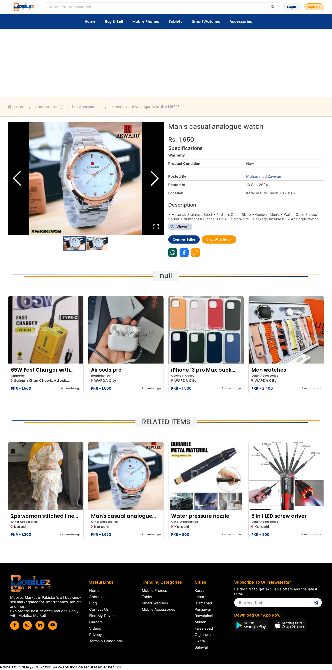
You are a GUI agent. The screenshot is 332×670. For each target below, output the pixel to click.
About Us (97, 596)
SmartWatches (206, 21)
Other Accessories (84, 106)
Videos (95, 628)
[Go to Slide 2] (97, 243)
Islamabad (203, 603)
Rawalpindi (204, 615)
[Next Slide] (155, 179)
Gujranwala (204, 634)
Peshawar (203, 609)
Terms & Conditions (106, 641)
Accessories (240, 21)
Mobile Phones (145, 21)
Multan (200, 622)
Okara (200, 641)
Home (90, 21)
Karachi (201, 590)
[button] (86, 178)
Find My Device (102, 615)
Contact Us (99, 609)
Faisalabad (204, 628)
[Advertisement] (166, 63)
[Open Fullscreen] (156, 227)
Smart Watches (155, 603)
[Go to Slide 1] (74, 243)
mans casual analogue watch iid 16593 (145, 106)
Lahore (200, 596)
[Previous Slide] (17, 179)
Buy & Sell (114, 21)
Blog (93, 603)
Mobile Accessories (158, 609)
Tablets (175, 21)
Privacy (95, 634)
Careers (96, 622)
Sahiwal (201, 647)
